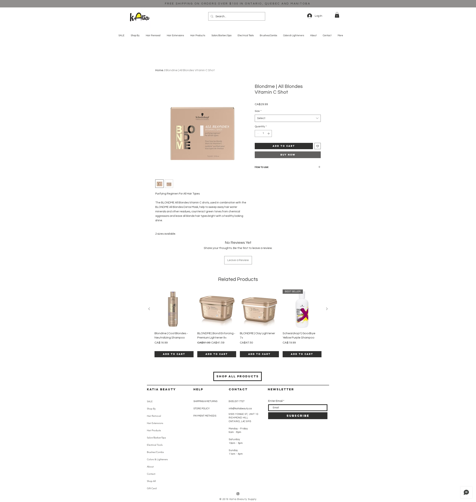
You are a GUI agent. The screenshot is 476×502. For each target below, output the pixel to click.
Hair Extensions (155, 423)
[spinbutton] (263, 133)
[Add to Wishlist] (317, 146)
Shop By (151, 408)
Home (159, 70)
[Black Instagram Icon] (238, 493)
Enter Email (275, 401)
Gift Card (152, 488)
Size (258, 111)
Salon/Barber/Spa (156, 437)
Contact (151, 473)
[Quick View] (174, 308)
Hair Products (154, 430)
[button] (337, 15)
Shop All (151, 481)
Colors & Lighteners (157, 459)
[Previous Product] (149, 309)
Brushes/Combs (155, 452)
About (150, 466)
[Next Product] (327, 309)
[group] (238, 323)
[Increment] (269, 133)
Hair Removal (154, 415)
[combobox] (288, 118)
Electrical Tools (155, 444)
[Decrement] (257, 133)
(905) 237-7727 (236, 401)
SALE (150, 401)
